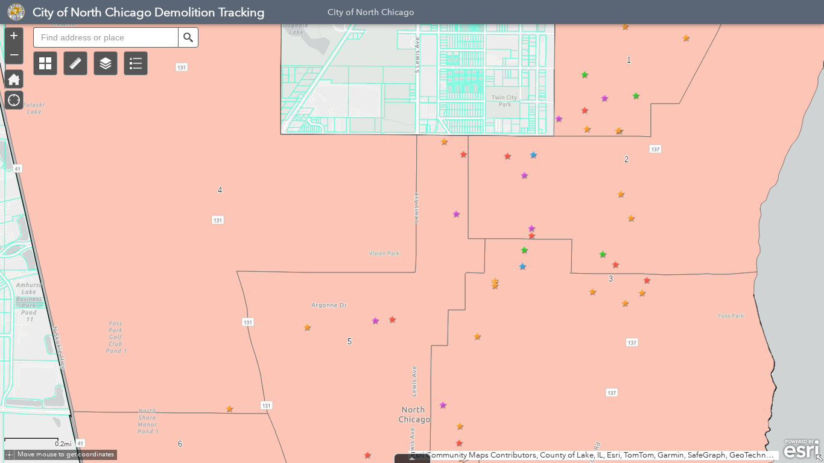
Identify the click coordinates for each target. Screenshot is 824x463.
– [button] (14, 53)
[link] (12, 12)
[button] (45, 63)
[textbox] (105, 37)
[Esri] (801, 449)
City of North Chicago (371, 14)
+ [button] (14, 35)
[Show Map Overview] (819, 458)
